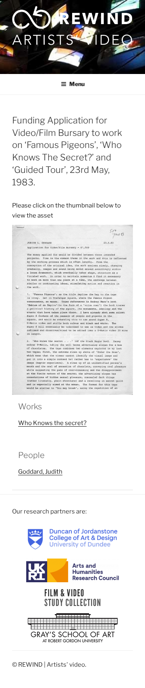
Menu (77, 83)
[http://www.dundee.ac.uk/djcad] (72, 538)
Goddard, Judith (40, 471)
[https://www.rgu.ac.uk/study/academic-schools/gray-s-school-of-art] (73, 628)
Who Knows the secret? (52, 423)
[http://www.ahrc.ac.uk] (72, 570)
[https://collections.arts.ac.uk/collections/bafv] (73, 597)
